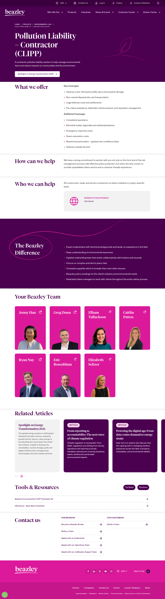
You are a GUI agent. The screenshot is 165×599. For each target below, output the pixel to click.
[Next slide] (21, 476)
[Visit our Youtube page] (105, 571)
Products (72, 12)
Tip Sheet (129, 487)
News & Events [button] (103, 12)
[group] (37, 445)
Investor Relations (132, 588)
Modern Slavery (104, 594)
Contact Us (104, 588)
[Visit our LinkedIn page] (94, 571)
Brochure (143, 487)
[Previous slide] (16, 476)
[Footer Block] (26, 570)
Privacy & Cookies (117, 594)
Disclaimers (93, 594)
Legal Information (81, 594)
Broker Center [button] (150, 12)
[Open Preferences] (5, 595)
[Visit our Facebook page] (88, 571)
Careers (75, 588)
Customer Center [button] (127, 12)
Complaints (89, 588)
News (147, 588)
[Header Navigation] (15, 12)
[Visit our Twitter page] (99, 571)
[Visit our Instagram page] (111, 571)
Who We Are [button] (53, 12)
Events (117, 588)
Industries (86, 12)
